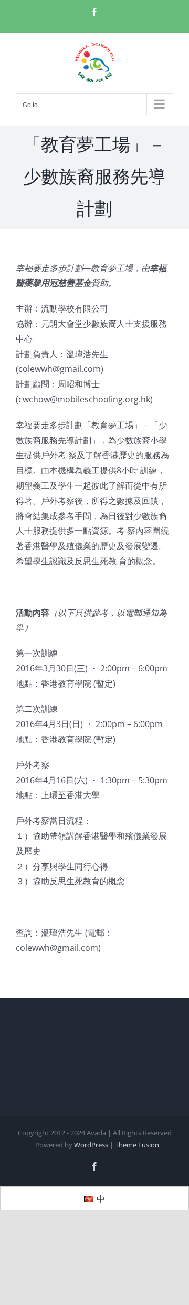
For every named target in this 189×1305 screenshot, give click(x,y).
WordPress (91, 1144)
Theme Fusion (137, 1144)
